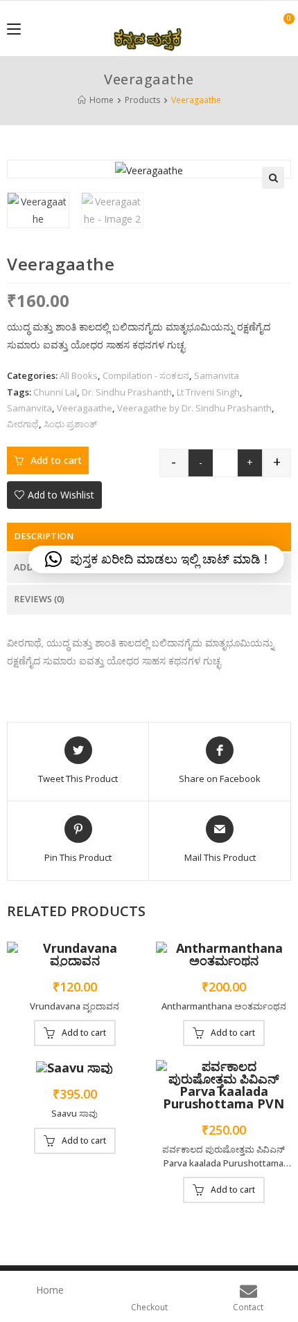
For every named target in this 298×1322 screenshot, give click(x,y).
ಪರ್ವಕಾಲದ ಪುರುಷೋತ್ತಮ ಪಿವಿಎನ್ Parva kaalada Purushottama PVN (223, 1156)
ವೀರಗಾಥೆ (23, 424)
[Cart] (281, 28)
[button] (273, 178)
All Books (79, 375)
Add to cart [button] (84, 1033)
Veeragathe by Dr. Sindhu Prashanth (194, 408)
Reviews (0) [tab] (39, 599)
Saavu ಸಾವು (74, 1113)
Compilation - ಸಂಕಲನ (146, 375)
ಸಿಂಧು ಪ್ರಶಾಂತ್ (70, 424)
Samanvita (216, 375)
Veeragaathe (84, 408)
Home (50, 1289)
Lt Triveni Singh (208, 392)
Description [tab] (43, 536)
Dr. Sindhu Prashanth (127, 392)
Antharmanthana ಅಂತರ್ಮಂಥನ (223, 1006)
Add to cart (56, 460)
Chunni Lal (55, 392)
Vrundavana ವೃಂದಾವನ (74, 1006)
